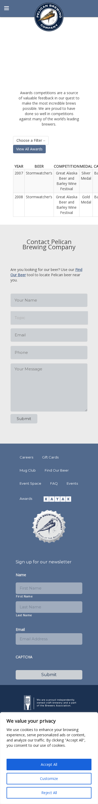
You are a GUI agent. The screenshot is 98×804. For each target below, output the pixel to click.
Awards (26, 498)
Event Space (30, 483)
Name (21, 575)
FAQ (54, 483)
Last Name (24, 615)
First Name (24, 596)
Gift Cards (50, 457)
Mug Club (28, 470)
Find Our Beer (57, 470)
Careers (26, 457)
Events (72, 483)
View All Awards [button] (29, 148)
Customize (49, 778)
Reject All (49, 792)
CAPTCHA (24, 657)
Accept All (49, 764)
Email (20, 629)
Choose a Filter (29, 140)
